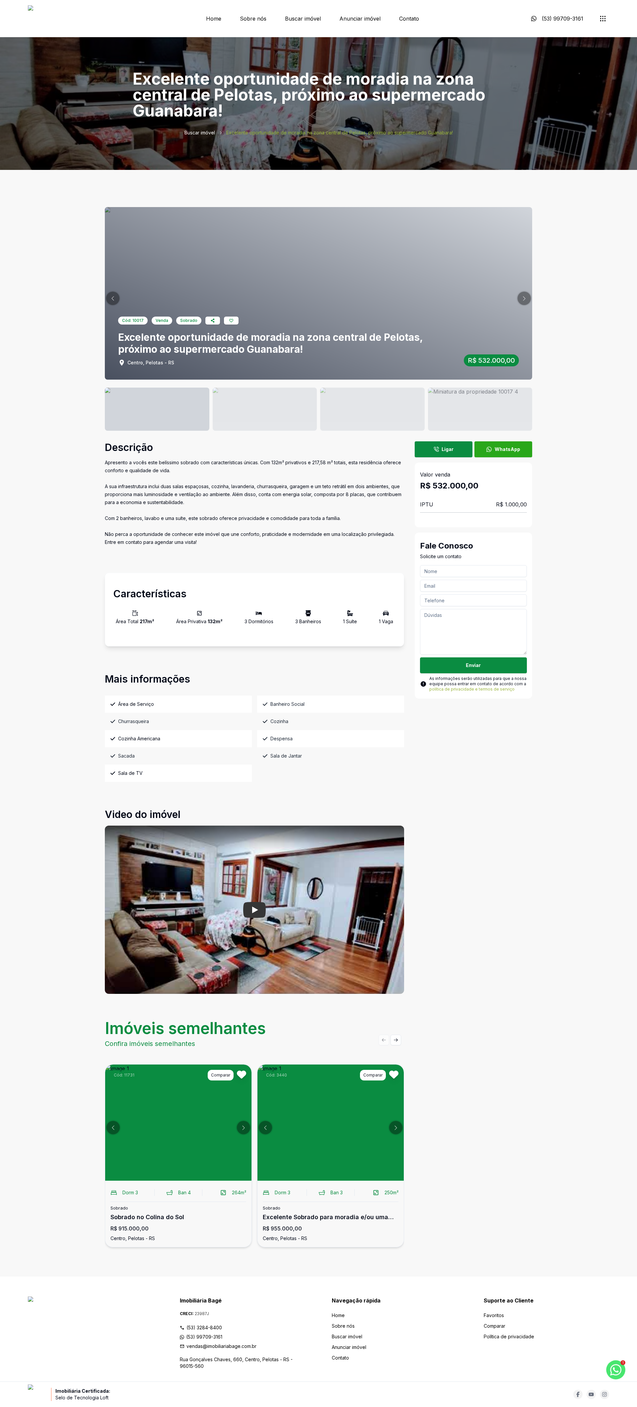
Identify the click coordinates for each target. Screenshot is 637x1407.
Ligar (448, 449)
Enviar (473, 665)
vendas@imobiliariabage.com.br (221, 1346)
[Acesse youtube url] (591, 1394)
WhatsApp (507, 449)
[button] (112, 298)
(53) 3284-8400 (204, 1327)
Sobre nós (253, 18)
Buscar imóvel (303, 18)
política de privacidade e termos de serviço (472, 689)
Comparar (494, 1326)
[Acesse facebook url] (578, 1394)
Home (213, 18)
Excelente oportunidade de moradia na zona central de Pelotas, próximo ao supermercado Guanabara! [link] (339, 132)
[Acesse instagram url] (604, 1394)
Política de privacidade (509, 1336)
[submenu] (603, 18)
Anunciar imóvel (360, 18)
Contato (409, 18)
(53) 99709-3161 (204, 1337)
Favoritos (494, 1315)
